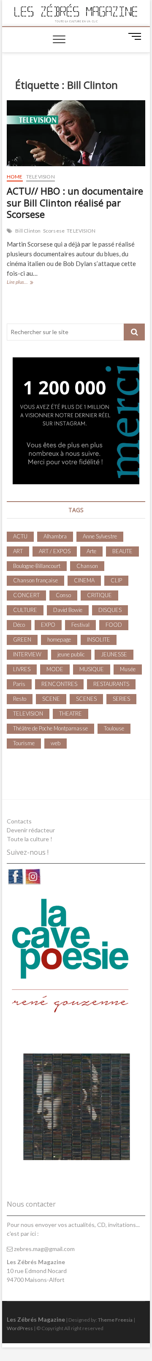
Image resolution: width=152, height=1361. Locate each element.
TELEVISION (40, 176)
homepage (59, 639)
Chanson (87, 566)
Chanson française (35, 580)
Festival (80, 624)
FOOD (114, 624)
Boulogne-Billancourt (36, 566)
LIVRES (21, 669)
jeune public (71, 654)
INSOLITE (98, 639)
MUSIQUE (91, 669)
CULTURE (25, 609)
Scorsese (54, 231)
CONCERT (26, 595)
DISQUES (110, 609)
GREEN (22, 639)
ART (18, 551)
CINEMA (84, 580)
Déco (19, 624)
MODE (54, 669)
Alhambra (55, 536)
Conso (63, 595)
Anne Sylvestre (100, 536)
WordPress (20, 1328)
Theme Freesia (115, 1320)
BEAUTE (122, 551)
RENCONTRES (59, 683)
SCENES (86, 698)
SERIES (121, 698)
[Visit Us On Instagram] (32, 872)
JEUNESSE (114, 654)
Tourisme (24, 743)
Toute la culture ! (29, 838)
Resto (19, 698)
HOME (15, 176)
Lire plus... (31, 282)
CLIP (116, 580)
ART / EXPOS (55, 551)
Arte (91, 551)
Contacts (19, 821)
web (55, 743)
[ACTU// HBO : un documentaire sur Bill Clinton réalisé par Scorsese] (76, 133)
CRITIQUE (99, 595)
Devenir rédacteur (31, 830)
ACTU (20, 536)
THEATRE (70, 713)
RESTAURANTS (111, 683)
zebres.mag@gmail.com (44, 1248)
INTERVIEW (27, 654)
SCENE (51, 698)
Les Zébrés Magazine (36, 1319)
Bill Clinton (28, 231)
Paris (19, 683)
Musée (128, 669)
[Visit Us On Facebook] (15, 872)
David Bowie (67, 609)
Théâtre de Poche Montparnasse (50, 728)
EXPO (48, 624)
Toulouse (114, 728)
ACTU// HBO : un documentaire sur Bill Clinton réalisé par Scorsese (75, 202)
